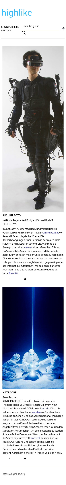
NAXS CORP (9, 392)
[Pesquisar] (23, 32)
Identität (13, 273)
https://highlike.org (13, 474)
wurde (45, 408)
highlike (16, 12)
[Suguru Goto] (33, 129)
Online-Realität (50, 232)
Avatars (28, 247)
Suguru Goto (11, 215)
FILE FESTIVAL (9, 224)
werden (36, 412)
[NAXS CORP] (33, 339)
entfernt (35, 438)
